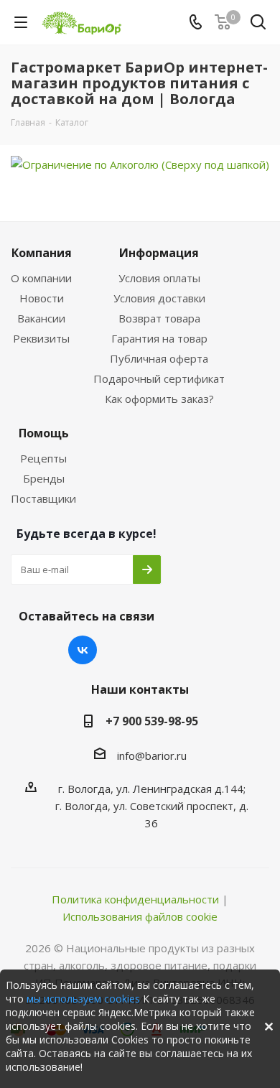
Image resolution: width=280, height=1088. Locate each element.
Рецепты (43, 458)
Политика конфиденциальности (135, 899)
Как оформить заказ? (159, 398)
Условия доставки (159, 298)
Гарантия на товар (159, 338)
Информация (159, 253)
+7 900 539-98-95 (152, 721)
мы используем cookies (83, 998)
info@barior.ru (152, 755)
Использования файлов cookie (140, 916)
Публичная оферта (159, 358)
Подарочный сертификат (159, 378)
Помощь (44, 433)
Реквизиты (41, 338)
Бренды (44, 478)
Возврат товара (159, 318)
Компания (41, 253)
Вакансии (41, 318)
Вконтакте (82, 650)
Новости (41, 298)
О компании (41, 278)
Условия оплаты (159, 278)
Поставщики (43, 498)
